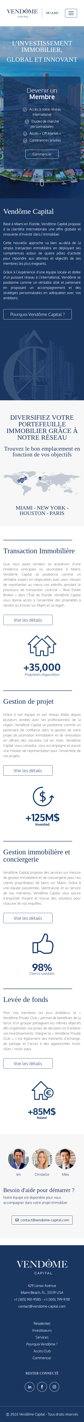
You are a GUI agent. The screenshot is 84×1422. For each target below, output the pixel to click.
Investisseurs (42, 1330)
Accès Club (42, 1351)
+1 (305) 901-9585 (27, 1299)
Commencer (42, 154)
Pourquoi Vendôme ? (42, 1344)
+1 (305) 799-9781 (57, 1299)
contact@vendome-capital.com (44, 1220)
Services (42, 1337)
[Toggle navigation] (71, 13)
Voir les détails (28, 620)
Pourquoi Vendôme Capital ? (37, 314)
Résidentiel (42, 1323)
